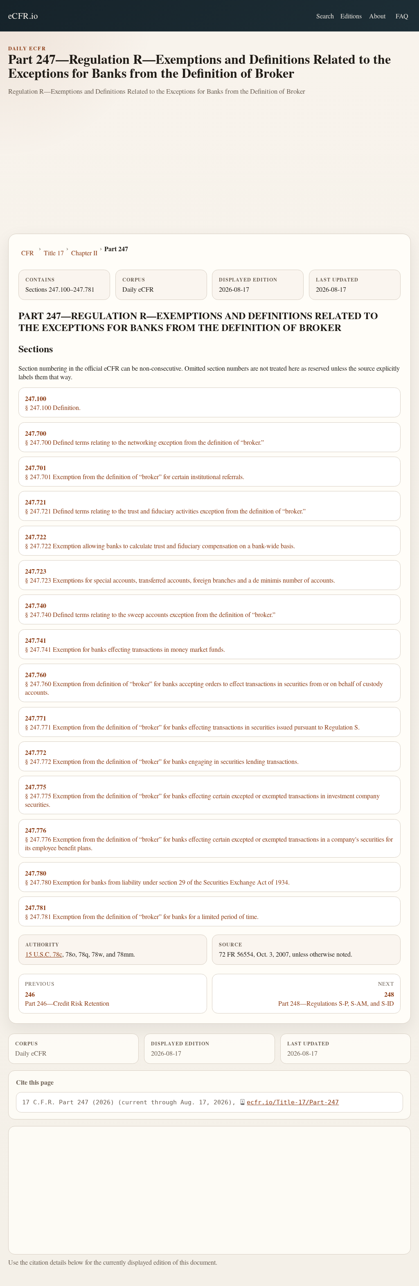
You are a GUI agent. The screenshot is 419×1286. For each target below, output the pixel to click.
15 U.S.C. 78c (43, 954)
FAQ (402, 15)
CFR (27, 252)
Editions (351, 15)
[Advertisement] (209, 172)
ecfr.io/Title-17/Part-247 (293, 1102)
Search (325, 15)
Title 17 (54, 252)
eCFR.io (23, 15)
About (377, 15)
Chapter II (84, 252)
